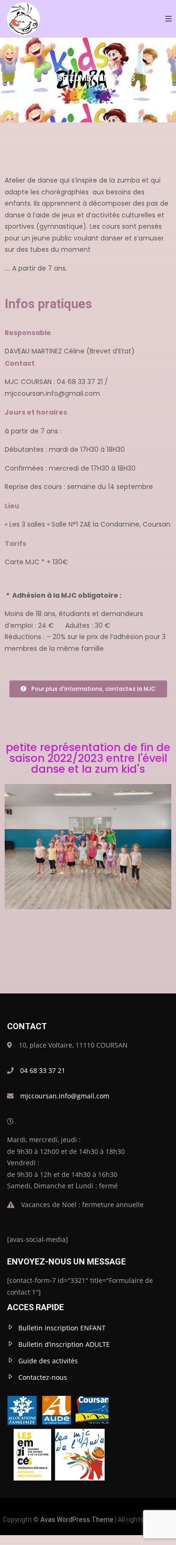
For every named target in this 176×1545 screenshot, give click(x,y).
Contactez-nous (42, 1377)
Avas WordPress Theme (77, 1519)
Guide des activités (48, 1360)
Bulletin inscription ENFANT (62, 1327)
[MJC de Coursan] (23, 19)
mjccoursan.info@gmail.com (64, 1095)
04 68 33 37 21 (42, 1070)
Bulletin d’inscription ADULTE (64, 1344)
